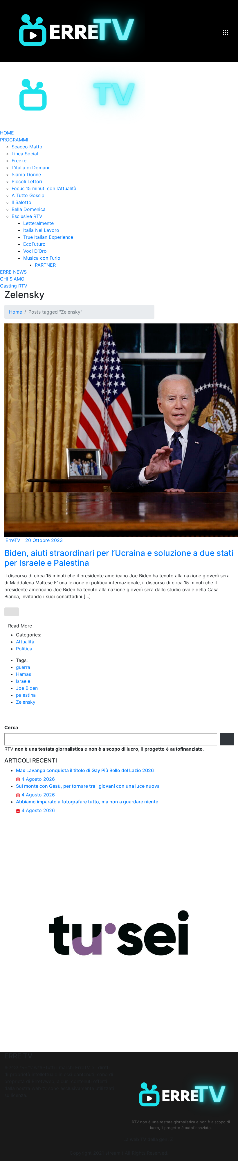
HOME (7, 133)
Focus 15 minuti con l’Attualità (44, 188)
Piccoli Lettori (27, 181)
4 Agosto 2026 (37, 779)
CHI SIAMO (12, 279)
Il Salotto (21, 202)
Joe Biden (27, 688)
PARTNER (45, 265)
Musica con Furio (41, 258)
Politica (24, 649)
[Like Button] (11, 611)
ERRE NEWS (13, 272)
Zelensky (25, 702)
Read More (20, 626)
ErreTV (13, 540)
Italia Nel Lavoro (41, 230)
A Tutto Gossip (28, 195)
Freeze (19, 160)
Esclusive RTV (27, 216)
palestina (26, 695)
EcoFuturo (34, 244)
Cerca (11, 727)
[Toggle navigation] (225, 33)
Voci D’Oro (35, 251)
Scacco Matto (27, 147)
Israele (23, 681)
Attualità (25, 642)
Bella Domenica (29, 209)
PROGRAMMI (14, 140)
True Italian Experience (48, 237)
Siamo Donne (26, 174)
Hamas (23, 674)
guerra (23, 667)
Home (15, 312)
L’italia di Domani (30, 167)
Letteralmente (38, 223)
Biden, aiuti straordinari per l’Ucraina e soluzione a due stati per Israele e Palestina (118, 558)
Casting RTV (13, 286)
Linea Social (25, 154)
